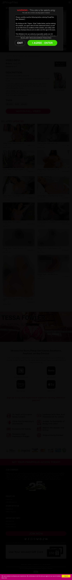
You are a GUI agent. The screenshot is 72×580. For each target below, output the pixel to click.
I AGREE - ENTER (42, 43)
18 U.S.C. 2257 (25, 37)
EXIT (20, 43)
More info (4, 578)
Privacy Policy (47, 37)
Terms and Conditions (36, 37)
